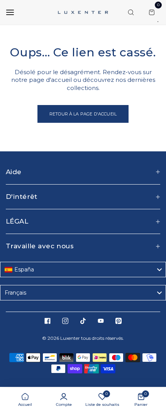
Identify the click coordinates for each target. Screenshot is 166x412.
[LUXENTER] (83, 12)
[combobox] (83, 269)
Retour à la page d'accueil (83, 114)
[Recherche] (130, 12)
